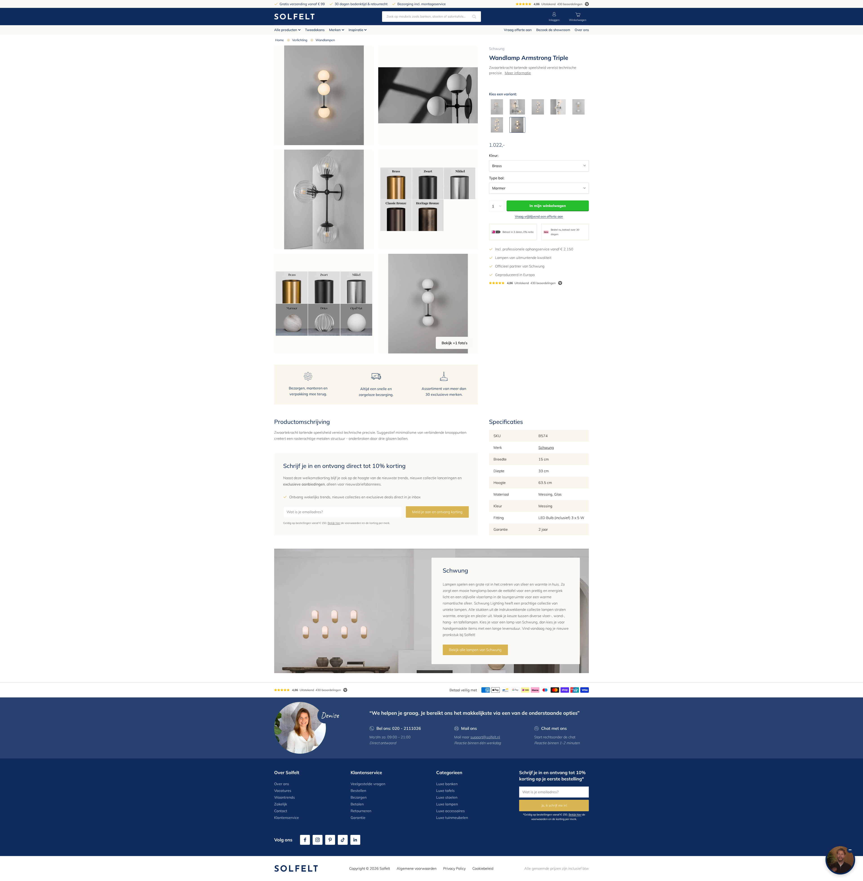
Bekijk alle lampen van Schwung (475, 649)
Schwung (497, 48)
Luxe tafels (445, 790)
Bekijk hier (334, 523)
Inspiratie (356, 29)
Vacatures (282, 790)
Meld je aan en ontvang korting (437, 512)
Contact (280, 811)
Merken (335, 29)
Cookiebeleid (482, 868)
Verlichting (299, 40)
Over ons (582, 29)
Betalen (357, 804)
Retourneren (361, 811)
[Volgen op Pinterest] (330, 840)
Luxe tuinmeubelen (452, 817)
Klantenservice (286, 817)
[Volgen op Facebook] (305, 840)
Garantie (358, 817)
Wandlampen (325, 40)
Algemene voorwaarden (416, 868)
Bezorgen (359, 797)
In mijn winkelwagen (547, 205)
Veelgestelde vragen (368, 784)
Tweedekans (315, 29)
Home (279, 40)
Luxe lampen (447, 804)
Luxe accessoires (450, 811)
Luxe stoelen (446, 797)
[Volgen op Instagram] (317, 840)
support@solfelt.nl (485, 737)
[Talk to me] (840, 859)
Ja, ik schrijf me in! (554, 805)
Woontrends (284, 797)
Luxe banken (447, 784)
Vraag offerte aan (518, 29)
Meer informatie (518, 73)
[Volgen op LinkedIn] (355, 840)
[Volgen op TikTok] (342, 840)
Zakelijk (280, 804)
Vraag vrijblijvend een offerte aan (539, 216)
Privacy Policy (454, 868)
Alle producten (285, 29)
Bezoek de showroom (553, 29)
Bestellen (358, 790)
